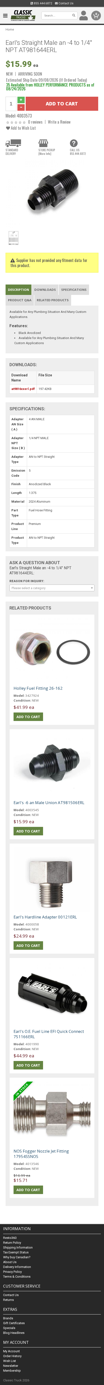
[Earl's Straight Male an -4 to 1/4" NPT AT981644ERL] (52, 194)
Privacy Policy (12, 1272)
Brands (8, 1318)
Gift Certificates (14, 1323)
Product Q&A (19, 300)
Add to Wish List (23, 128)
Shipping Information (18, 1247)
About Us (9, 1262)
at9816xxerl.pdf (23, 389)
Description (18, 289)
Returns (8, 1300)
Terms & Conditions (16, 1276)
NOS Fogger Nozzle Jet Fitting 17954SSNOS (41, 1153)
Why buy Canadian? (16, 1257)
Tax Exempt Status (16, 1252)
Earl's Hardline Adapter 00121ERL (45, 917)
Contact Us (66, 3)
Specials (9, 1328)
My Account (11, 1351)
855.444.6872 (42, 3)
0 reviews (35, 122)
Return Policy (12, 1242)
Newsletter (10, 1366)
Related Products (53, 300)
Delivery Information (17, 1267)
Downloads (45, 289)
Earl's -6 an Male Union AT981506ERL (49, 802)
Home (10, 29)
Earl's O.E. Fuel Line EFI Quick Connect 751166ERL (49, 1034)
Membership (12, 1370)
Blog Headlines (13, 1333)
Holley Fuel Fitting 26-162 (38, 688)
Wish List (9, 1361)
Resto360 (9, 1238)
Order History (12, 1356)
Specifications (74, 289)
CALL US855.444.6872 (78, 152)
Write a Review (59, 122)
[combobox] (52, 588)
